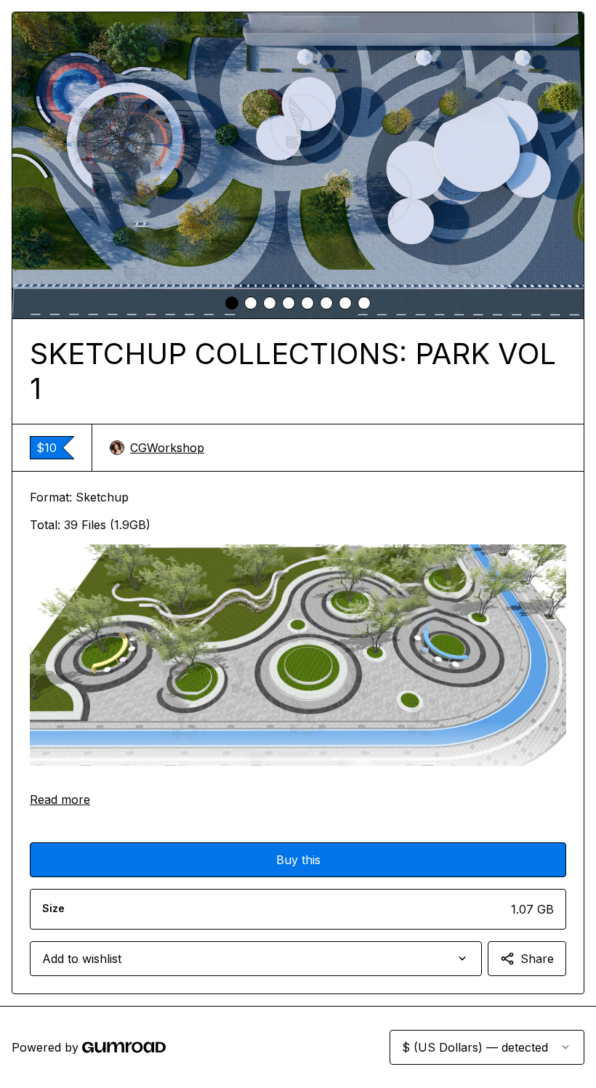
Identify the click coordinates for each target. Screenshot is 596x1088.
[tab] (231, 303)
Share (537, 958)
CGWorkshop (167, 447)
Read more (60, 799)
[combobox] (256, 958)
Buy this (298, 860)
